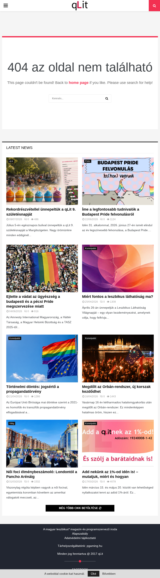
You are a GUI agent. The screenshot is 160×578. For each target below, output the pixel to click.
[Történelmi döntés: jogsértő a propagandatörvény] (42, 358)
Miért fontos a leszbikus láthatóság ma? (117, 297)
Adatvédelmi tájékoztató (80, 538)
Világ (11, 423)
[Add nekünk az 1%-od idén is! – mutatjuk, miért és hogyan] (118, 443)
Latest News (19, 148)
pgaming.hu (94, 545)
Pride (87, 161)
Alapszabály (80, 533)
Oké (93, 573)
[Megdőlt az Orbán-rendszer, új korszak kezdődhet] (118, 358)
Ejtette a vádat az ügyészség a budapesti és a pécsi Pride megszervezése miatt (33, 301)
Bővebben (109, 573)
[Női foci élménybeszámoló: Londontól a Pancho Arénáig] (42, 443)
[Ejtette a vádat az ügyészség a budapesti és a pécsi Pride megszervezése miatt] (42, 268)
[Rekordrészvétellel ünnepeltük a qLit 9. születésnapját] (42, 181)
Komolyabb (90, 248)
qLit (11, 161)
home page (79, 83)
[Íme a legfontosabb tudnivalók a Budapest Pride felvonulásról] (118, 181)
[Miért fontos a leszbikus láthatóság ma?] (118, 268)
